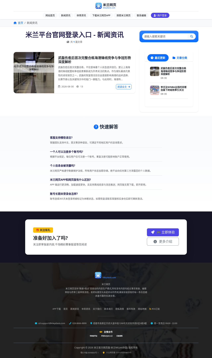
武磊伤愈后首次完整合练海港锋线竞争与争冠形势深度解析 (94, 60)
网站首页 (50, 15)
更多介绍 (165, 241)
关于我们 (97, 308)
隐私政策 (119, 308)
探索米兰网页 (124, 15)
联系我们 (108, 308)
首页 (20, 23)
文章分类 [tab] (181, 58)
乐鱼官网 (119, 336)
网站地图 (142, 308)
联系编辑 (141, 15)
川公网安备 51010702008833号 (119, 352)
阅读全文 (122, 86)
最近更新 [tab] (159, 58)
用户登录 (162, 15)
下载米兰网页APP (101, 15)
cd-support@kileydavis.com (51, 323)
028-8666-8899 (79, 323)
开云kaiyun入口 (106, 336)
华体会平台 (93, 336)
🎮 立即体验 (165, 232)
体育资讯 (81, 15)
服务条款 (131, 308)
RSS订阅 (156, 308)
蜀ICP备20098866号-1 (89, 352)
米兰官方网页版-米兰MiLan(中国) (111, 347)
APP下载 (57, 308)
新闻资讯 (65, 15)
